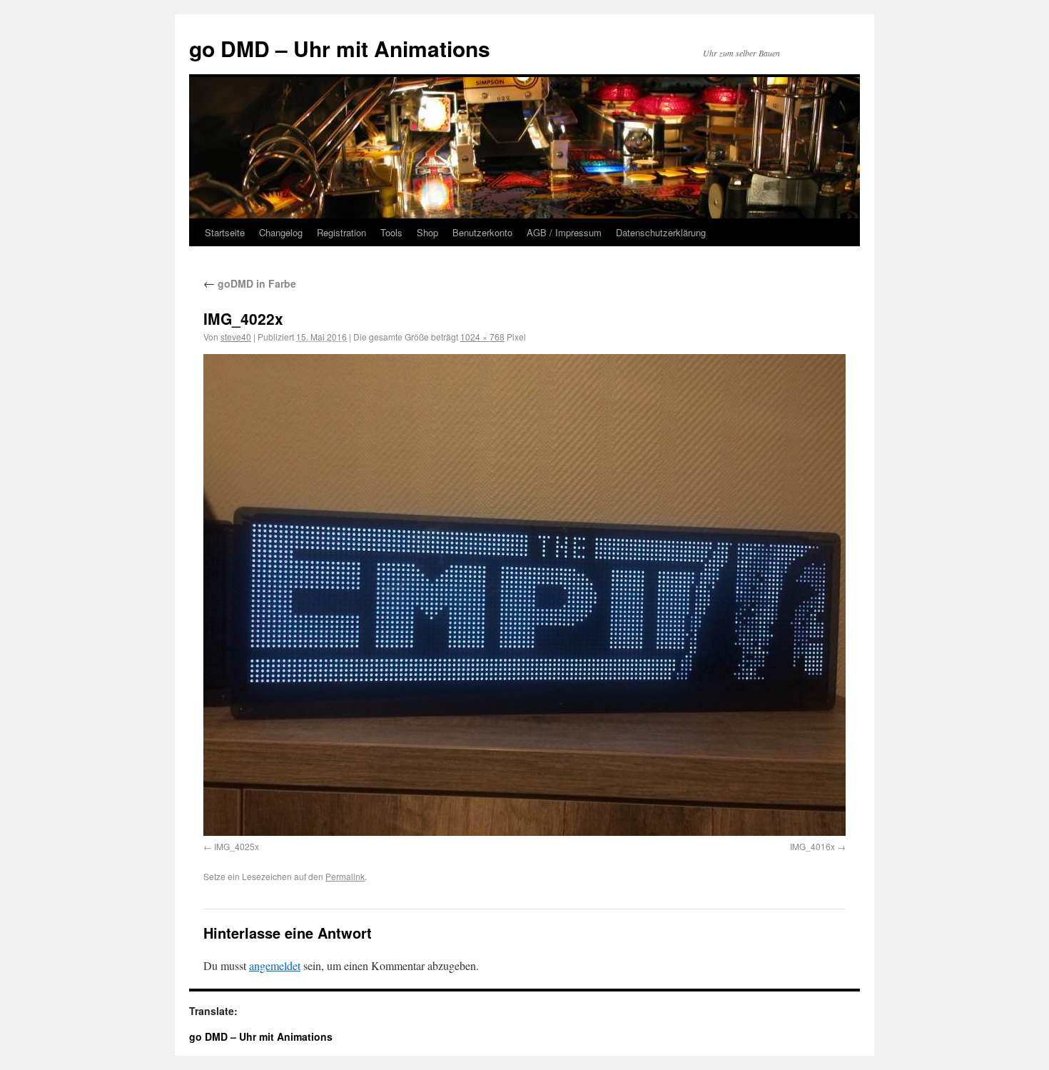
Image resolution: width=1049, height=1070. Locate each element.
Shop (427, 232)
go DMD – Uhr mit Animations (339, 48)
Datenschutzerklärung (661, 232)
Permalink (345, 876)
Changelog (281, 232)
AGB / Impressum (564, 232)
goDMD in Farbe (249, 283)
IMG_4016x (812, 846)
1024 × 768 (482, 336)
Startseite (225, 232)
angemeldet (274, 965)
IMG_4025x (236, 846)
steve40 (236, 336)
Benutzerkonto (482, 232)
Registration (341, 232)
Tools (391, 232)
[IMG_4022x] (524, 595)
